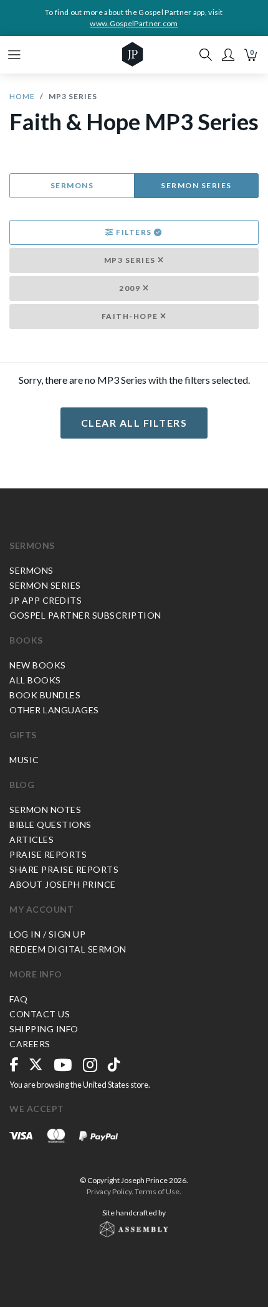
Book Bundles (44, 695)
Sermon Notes (45, 809)
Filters (134, 232)
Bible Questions (50, 824)
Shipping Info (44, 1029)
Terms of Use (157, 1191)
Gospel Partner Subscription (85, 615)
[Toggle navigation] (14, 55)
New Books (37, 665)
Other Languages (54, 710)
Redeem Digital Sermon (68, 949)
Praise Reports (48, 854)
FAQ (18, 999)
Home (22, 96)
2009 (131, 288)
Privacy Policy (109, 1191)
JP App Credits (45, 600)
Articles (31, 839)
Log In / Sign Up (47, 934)
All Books (35, 680)
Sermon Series (196, 185)
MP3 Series (131, 260)
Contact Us (39, 1014)
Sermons (72, 185)
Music (24, 759)
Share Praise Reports (63, 869)
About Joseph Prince (62, 884)
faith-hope (131, 316)
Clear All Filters (134, 423)
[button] (228, 55)
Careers (29, 1043)
